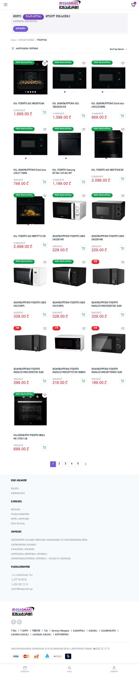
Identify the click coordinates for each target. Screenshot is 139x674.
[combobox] (118, 49)
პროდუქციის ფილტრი (27, 49)
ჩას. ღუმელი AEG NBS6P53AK (29, 104)
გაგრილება (79, 631)
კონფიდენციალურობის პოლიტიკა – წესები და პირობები (41, 559)
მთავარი (15, 510)
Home (13, 40)
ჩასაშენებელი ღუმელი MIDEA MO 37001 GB (29, 437)
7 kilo (14, 631)
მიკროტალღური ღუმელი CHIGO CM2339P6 (69, 304)
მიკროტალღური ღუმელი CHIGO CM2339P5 (30, 304)
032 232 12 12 (21, 585)
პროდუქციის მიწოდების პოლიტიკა (29, 554)
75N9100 (36, 631)
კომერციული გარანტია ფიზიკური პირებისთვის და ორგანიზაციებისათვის (49, 540)
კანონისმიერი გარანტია (23, 545)
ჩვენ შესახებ (18, 524)
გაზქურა (93, 631)
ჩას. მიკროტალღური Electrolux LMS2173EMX (30, 171)
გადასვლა (20, 28)
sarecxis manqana (61, 631)
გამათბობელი (108, 631)
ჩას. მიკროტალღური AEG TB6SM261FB (66, 105)
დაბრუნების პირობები (22, 549)
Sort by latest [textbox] (117, 49)
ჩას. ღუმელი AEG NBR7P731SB (30, 236)
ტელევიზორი (61, 635)
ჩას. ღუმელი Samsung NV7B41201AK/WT (64, 171)
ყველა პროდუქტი (20, 519)
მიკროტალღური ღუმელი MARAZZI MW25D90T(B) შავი (107, 304)
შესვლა (15, 489)
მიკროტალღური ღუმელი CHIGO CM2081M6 (108, 238)
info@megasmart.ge (23, 589)
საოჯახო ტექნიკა (26, 40)
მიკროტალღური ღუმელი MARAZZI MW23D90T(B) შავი (29, 371)
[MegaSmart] (69, 4)
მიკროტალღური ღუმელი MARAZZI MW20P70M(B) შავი (107, 371)
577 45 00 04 (20, 580)
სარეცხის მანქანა (42, 635)
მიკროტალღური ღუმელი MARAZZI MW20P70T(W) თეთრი (69, 371)
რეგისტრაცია (18, 493)
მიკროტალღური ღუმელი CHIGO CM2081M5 (69, 238)
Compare (46, 69)
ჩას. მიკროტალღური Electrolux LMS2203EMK (108, 105)
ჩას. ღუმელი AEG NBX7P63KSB (107, 170)
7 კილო (24, 631)
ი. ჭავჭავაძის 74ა (23, 575)
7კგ (46, 631)
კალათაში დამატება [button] (44, 112)
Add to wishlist (44, 63)
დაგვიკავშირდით (20, 514)
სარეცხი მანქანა (20, 635)
